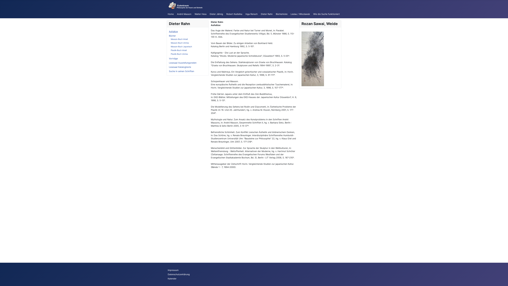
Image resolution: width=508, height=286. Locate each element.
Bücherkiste (281, 14)
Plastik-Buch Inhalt (179, 50)
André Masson (184, 14)
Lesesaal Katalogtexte (180, 67)
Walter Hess (201, 14)
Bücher (172, 35)
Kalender (172, 278)
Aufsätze (173, 31)
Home (171, 14)
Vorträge (173, 58)
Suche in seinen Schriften (181, 71)
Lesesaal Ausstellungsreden (182, 62)
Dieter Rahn (267, 14)
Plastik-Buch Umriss (179, 54)
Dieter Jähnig (216, 14)
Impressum (173, 270)
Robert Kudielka (234, 14)
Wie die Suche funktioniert (326, 14)
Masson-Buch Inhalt (179, 39)
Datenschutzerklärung (179, 274)
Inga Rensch (252, 14)
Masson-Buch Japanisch (181, 46)
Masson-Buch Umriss (180, 43)
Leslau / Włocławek (300, 14)
